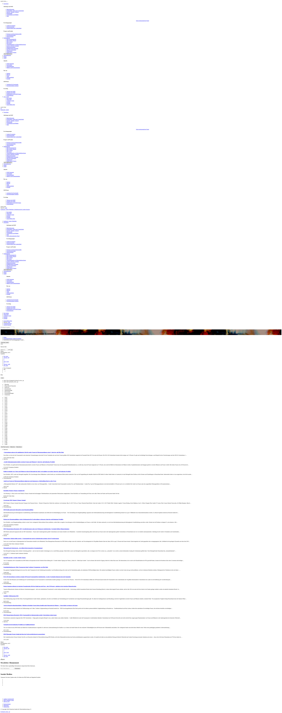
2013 (6, 418)
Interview (7, 387)
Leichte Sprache (7, 324)
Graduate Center (10, 100)
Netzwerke (9, 99)
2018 (6, 410)
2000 (6, 437)
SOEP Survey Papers (11, 52)
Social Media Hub (10, 104)
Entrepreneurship (10, 27)
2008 (6, 425)
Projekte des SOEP (10, 92)
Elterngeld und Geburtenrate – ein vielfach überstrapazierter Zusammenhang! (23, 548)
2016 (6, 413)
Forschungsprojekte (11, 35)
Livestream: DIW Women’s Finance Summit (15, 500)
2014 (6, 416)
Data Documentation (11, 49)
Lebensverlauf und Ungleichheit (13, 28)
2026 (6, 398)
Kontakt (8, 78)
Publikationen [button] (7, 38)
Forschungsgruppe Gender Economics (12, 338)
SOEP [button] (5, 58)
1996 (6, 442)
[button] (3, 1)
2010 (6, 422)
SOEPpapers (9, 51)
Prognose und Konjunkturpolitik (13, 34)
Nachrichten (9, 65)
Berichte (7, 384)
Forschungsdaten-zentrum (12, 85)
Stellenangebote (10, 77)
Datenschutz (6, 706)
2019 (6, 409)
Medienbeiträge (8, 390)
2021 (6, 406)
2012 (6, 419)
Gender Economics (10, 25)
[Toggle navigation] (6, 1)
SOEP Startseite (10, 63)
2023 (6, 403)
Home (5, 337)
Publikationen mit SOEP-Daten (13, 94)
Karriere (8, 102)
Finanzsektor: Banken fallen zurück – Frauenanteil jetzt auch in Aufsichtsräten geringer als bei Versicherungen (31, 538)
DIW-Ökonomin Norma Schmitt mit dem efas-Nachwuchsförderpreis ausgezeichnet (24, 634)
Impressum (6, 705)
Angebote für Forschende (12, 84)
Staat (7, 16)
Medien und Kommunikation (13, 67)
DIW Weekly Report (11, 40)
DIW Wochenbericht (11, 39)
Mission (8, 74)
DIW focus (9, 43)
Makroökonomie (10, 9)
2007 (6, 426)
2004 (6, 431)
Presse (5, 56)
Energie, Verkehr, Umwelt (12, 12)
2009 (6, 423)
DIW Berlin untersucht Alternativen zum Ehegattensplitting (18, 509)
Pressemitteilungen (9, 393)
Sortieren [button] (3, 353)
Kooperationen (9, 95)
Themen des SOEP (10, 91)
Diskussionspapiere (10, 47)
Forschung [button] (6, 3)
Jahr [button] (4, 369)
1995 (6, 444)
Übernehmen (19, 446)
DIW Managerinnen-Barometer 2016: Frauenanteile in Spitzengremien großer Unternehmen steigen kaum (30, 615)
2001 (6, 435)
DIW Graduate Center (9, 700)
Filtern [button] (2, 351)
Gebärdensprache (8, 323)
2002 (6, 434)
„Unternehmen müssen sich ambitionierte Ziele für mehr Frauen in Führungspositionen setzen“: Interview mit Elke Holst (34, 452)
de (6, 208)
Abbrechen (12, 446)
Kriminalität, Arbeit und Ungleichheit (15, 10)
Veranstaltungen (7, 55)
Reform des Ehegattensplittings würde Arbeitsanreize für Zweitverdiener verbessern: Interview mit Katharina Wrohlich (33, 519)
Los (11, 349)
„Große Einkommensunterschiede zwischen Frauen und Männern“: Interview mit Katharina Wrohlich (29, 462)
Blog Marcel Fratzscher (10, 386)
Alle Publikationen (8, 53)
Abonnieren (17, 668)
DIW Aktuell (9, 42)
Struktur (8, 73)
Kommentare (8, 388)
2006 (6, 428)
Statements (7, 394)
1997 (6, 441)
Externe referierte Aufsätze (12, 45)
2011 (6, 420)
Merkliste (10, 221)
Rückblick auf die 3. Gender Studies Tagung (15, 557)
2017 (6, 412)
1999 (6, 438)
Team (7, 76)
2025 (6, 400)
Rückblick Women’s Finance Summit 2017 (14, 490)
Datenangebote (9, 36)
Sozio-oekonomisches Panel (142, 20)
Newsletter (3, 671)
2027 (6, 397)
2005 (6, 429)
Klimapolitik (9, 13)
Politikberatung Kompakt (12, 48)
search (2, 1)
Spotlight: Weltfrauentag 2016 (11, 596)
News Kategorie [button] (7, 368)
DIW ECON (6, 701)
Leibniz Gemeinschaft (9, 699)
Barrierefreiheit (7, 704)
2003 (6, 432)
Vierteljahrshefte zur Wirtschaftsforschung (16, 44)
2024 (6, 401)
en (1, 108)
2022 (6, 404)
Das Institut (9, 98)
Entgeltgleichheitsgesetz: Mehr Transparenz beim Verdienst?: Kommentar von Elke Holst (26, 567)
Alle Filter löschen (5, 446)
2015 (6, 415)
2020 (6, 407)
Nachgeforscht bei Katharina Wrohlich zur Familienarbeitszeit (19, 624)
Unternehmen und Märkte (12, 14)
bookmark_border (5, 109)
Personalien (7, 391)
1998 (6, 440)
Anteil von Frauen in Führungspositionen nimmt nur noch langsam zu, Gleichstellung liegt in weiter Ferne (30, 481)
